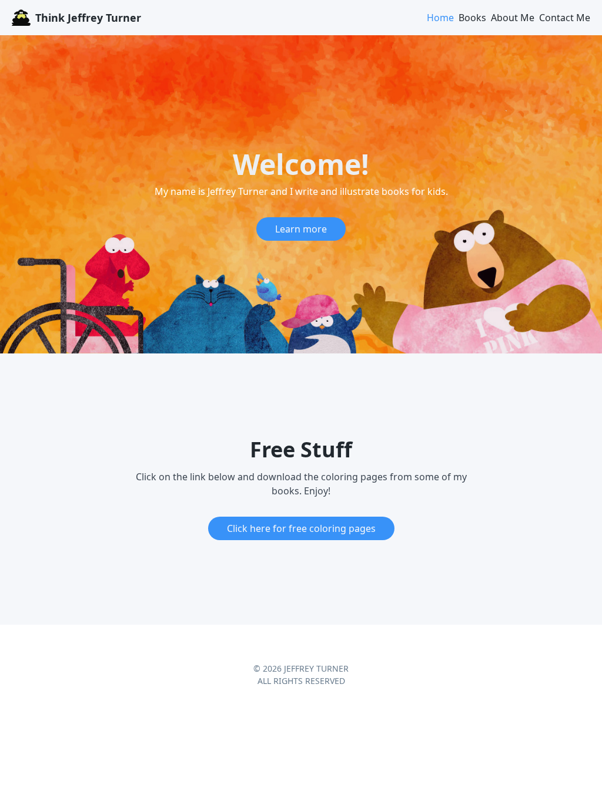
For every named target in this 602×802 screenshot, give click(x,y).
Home (440, 17)
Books (472, 17)
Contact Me (564, 17)
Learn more (301, 229)
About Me (512, 17)
